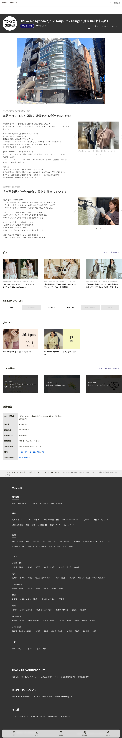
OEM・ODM (46, 541)
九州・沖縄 (16, 627)
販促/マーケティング (101, 520)
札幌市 (21, 567)
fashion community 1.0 (63, 697)
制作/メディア (55, 525)
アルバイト (51, 307)
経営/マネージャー (18, 520)
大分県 (69, 631)
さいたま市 (46, 578)
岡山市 (36, 620)
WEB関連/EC (42, 525)
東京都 (72, 578)
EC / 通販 (36, 452)
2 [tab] (100, 154)
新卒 (11, 307)
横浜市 (88, 578)
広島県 (45, 620)
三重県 (61, 599)
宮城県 (45, 567)
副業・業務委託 (56, 503)
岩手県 (38, 567)
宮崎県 (77, 631)
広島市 (52, 620)
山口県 (61, 620)
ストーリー (115, 26)
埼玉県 (37, 578)
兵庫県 (58, 610)
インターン (44, 503)
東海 (14, 595)
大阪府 (38, 610)
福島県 (76, 567)
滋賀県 (14, 610)
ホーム (88, 26)
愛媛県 (84, 620)
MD (29, 520)
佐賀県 (38, 631)
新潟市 (21, 588)
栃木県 (22, 578)
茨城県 (14, 578)
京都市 (28, 610)
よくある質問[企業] (68, 677)
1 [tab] (97, 154)
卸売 (102, 541)
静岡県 (22, 599)
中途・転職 (22, 503)
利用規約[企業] (53, 716)
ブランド (21, 649)
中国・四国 (16, 616)
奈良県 (74, 610)
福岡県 (14, 631)
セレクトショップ (65, 541)
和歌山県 (82, 610)
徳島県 (69, 620)
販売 (33, 525)
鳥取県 (14, 620)
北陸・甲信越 (17, 584)
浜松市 (35, 599)
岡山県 (30, 620)
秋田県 (61, 567)
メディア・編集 (54, 547)
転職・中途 (71, 307)
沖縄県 (94, 631)
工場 (108, 541)
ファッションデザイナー (71, 520)
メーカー (35, 541)
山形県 (69, 567)
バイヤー (37, 520)
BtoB (71, 547)
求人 (96, 26)
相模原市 (101, 578)
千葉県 (56, 578)
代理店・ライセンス (90, 541)
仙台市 (52, 567)
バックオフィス (68, 525)
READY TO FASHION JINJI (43, 697)
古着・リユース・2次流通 (37, 547)
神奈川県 (81, 578)
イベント (105, 26)
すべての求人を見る (111, 252)
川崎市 (94, 578)
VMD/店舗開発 (17, 525)
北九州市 (22, 631)
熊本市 (60, 631)
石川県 (38, 588)
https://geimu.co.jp (27, 457)
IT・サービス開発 (18, 547)
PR (43, 452)
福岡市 (28, 631)
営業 (27, 525)
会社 (38, 649)
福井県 (45, 588)
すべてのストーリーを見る (109, 368)
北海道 (14, 567)
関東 (14, 574)
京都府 (22, 610)
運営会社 (15, 677)
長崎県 (46, 631)
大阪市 (44, 610)
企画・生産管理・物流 (51, 520)
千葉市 (63, 578)
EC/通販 (77, 541)
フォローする (27, 26)
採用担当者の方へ (84, 677)
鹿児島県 (85, 631)
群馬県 (30, 578)
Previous (76, 137)
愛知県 (44, 599)
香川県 (76, 620)
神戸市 (64, 610)
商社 (28, 541)
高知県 (92, 620)
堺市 (50, 610)
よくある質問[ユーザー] (49, 677)
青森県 (30, 567)
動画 (44, 649)
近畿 (14, 605)
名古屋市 (51, 599)
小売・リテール (25, 452)
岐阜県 (14, 599)
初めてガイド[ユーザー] (29, 677)
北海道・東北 (17, 563)
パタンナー (87, 520)
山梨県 (53, 588)
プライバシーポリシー (20, 716)
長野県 (61, 588)
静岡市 (28, 599)
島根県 (22, 620)
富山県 (30, 588)
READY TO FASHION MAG (21, 697)
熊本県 (53, 631)
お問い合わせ (65, 716)
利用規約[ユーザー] (38, 716)
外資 (64, 547)
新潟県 (14, 588)
